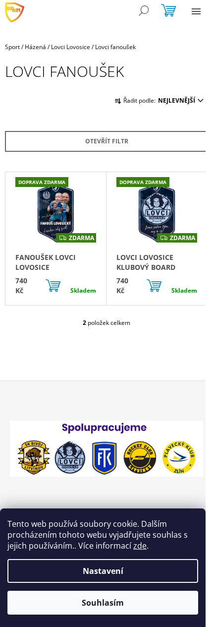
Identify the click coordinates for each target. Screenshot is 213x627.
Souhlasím (103, 602)
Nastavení (103, 570)
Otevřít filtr (106, 141)
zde (140, 545)
